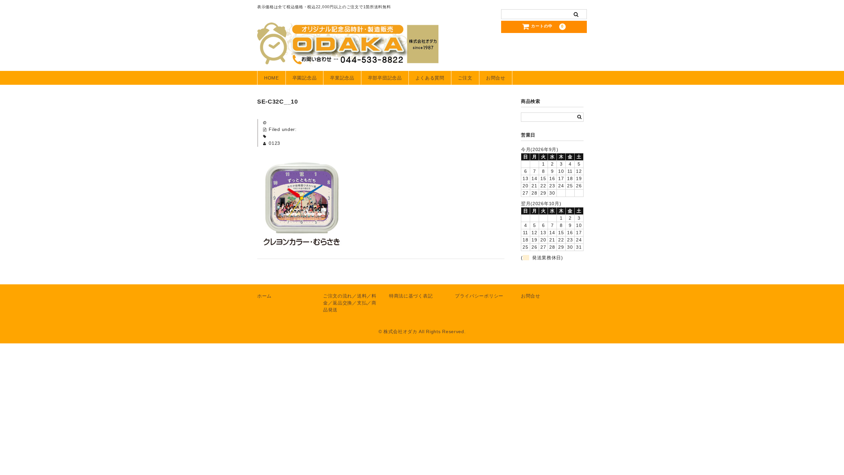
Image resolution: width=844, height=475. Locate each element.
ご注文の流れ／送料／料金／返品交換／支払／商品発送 (350, 302)
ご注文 (465, 77)
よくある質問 (429, 77)
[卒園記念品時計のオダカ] (347, 58)
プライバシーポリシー (479, 296)
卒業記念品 (342, 77)
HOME (271, 77)
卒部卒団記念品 (385, 77)
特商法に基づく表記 (411, 296)
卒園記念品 (304, 77)
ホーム (264, 296)
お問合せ (495, 77)
